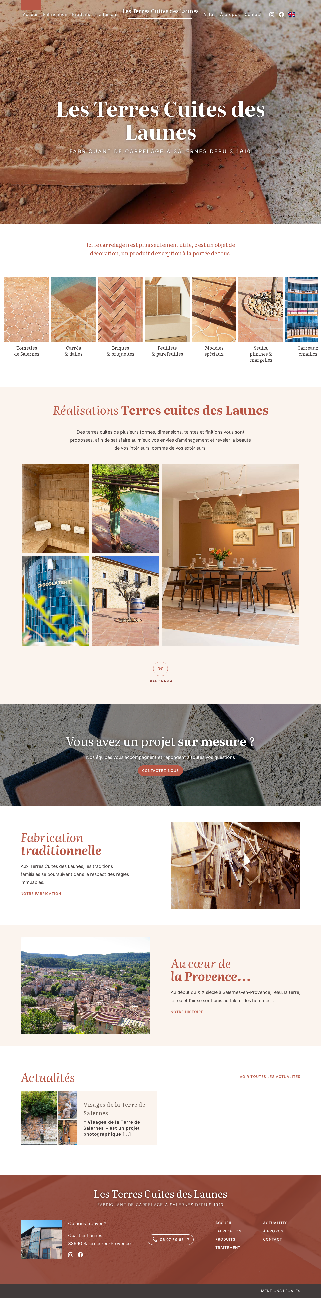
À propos (273, 1231)
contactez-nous (160, 770)
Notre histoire (187, 1012)
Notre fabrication (41, 893)
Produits (225, 1239)
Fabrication (228, 1231)
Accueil (223, 1223)
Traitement (227, 1247)
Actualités (275, 1223)
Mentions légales (280, 1291)
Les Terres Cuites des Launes (160, 11)
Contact (272, 1239)
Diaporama (160, 681)
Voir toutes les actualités (270, 1076)
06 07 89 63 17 (175, 1239)
